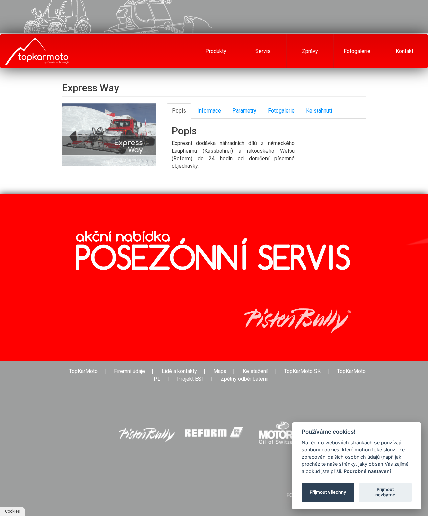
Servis (263, 51)
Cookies (12, 511)
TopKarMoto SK (302, 371)
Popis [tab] (179, 110)
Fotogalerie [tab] (281, 110)
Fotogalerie (357, 51)
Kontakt (404, 51)
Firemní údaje (129, 371)
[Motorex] (282, 433)
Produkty (215, 51)
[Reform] (214, 433)
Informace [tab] (209, 110)
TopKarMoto (83, 371)
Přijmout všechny (328, 492)
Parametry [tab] (244, 110)
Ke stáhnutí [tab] (319, 110)
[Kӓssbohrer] (145, 433)
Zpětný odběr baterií (244, 379)
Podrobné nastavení (367, 471)
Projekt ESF (190, 379)
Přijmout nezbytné (385, 492)
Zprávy (310, 51)
